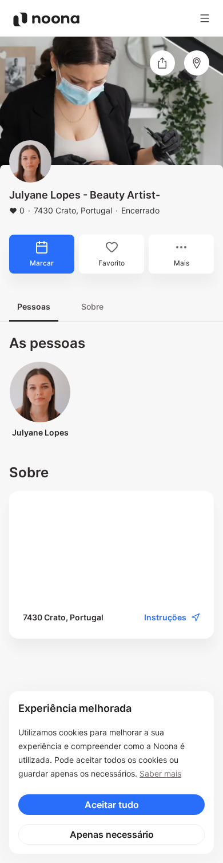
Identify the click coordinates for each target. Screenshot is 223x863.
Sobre (92, 306)
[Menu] (205, 18)
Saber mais (160, 773)
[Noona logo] (46, 19)
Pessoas (33, 306)
